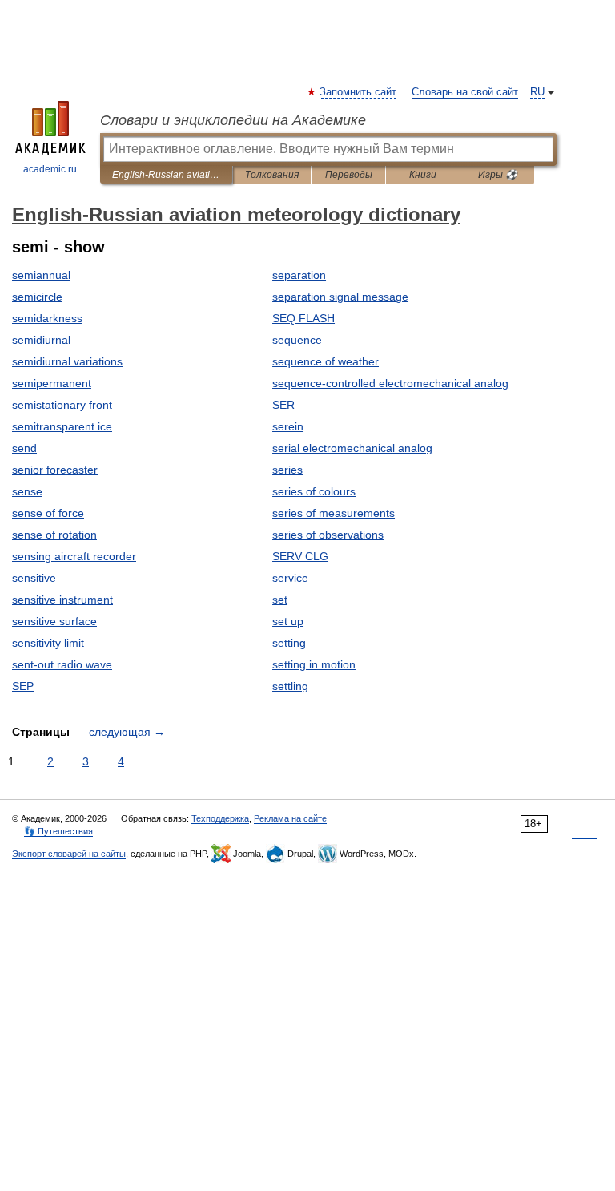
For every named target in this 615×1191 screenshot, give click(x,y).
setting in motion (314, 664)
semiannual (41, 274)
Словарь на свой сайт (465, 92)
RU (537, 92)
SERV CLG (300, 556)
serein (287, 426)
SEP (23, 686)
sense (27, 491)
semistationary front (62, 404)
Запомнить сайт (358, 92)
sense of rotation (54, 534)
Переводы (348, 174)
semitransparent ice (62, 426)
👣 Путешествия (58, 831)
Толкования (272, 174)
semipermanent (51, 383)
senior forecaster (55, 469)
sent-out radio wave (62, 664)
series (287, 469)
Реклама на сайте (290, 818)
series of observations (328, 534)
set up (287, 621)
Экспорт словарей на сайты (69, 853)
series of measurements (333, 513)
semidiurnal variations (67, 361)
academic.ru (50, 169)
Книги (422, 174)
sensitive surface (54, 621)
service (290, 577)
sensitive (34, 577)
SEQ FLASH (303, 318)
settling (290, 686)
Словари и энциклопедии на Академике (233, 120)
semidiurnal (41, 339)
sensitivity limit (48, 642)
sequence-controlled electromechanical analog (390, 383)
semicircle (37, 296)
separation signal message (340, 296)
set (279, 599)
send (24, 448)
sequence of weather (325, 361)
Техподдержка (220, 818)
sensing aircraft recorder (74, 556)
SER (283, 404)
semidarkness (47, 318)
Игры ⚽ (497, 174)
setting (289, 642)
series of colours (314, 491)
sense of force (48, 513)
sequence (297, 339)
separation (299, 274)
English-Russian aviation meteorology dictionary (166, 174)
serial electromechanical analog (352, 448)
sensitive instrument (62, 599)
